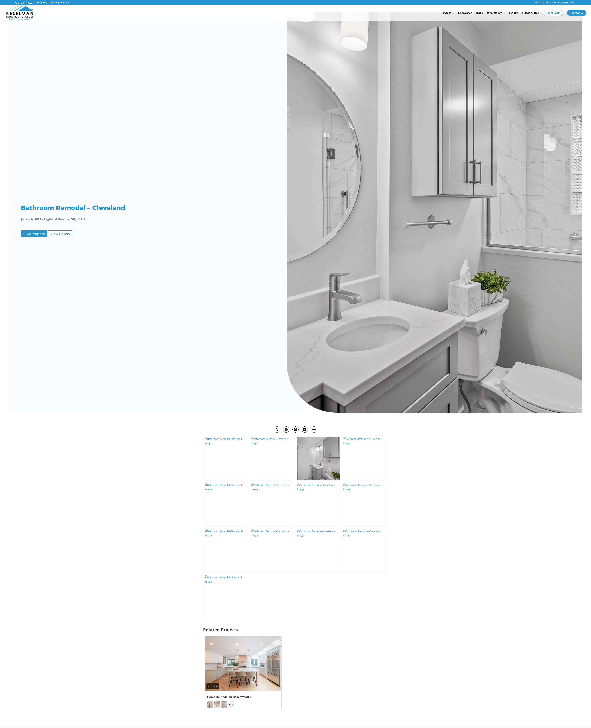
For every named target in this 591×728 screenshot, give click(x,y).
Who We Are (494, 13)
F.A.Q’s (513, 13)
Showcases (465, 13)
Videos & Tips (530, 13)
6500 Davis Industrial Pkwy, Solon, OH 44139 (554, 3)
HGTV (479, 13)
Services (446, 13)
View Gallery (60, 234)
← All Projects (34, 234)
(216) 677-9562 (25, 2)
